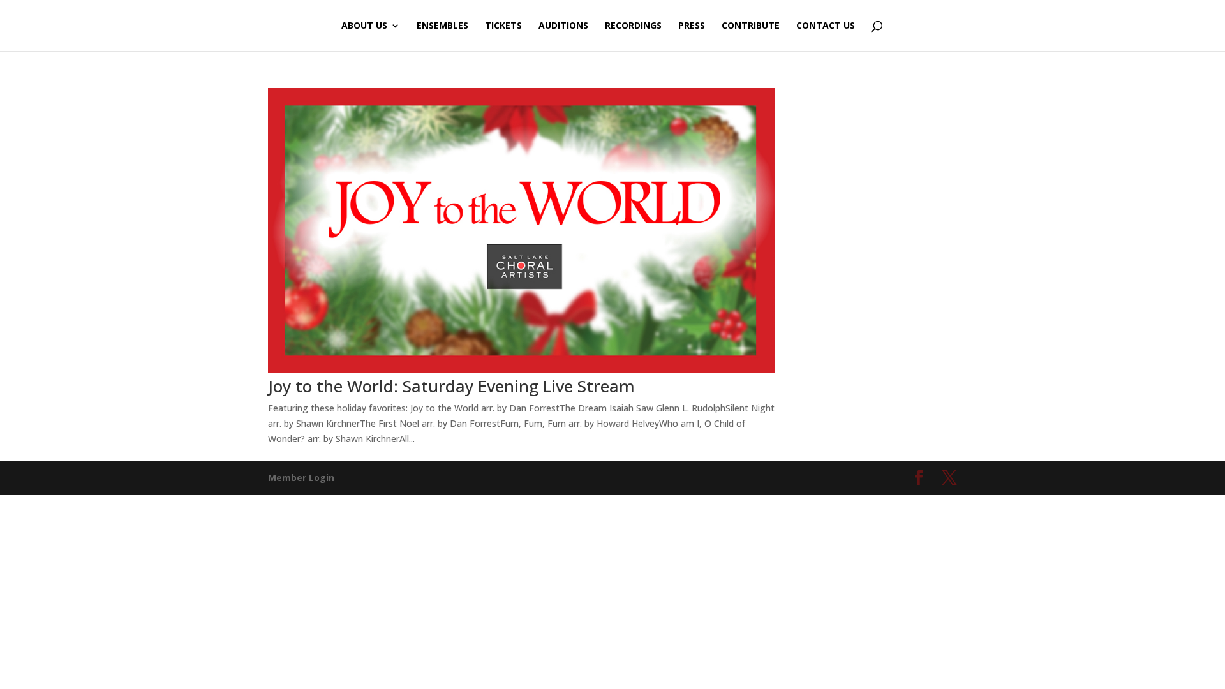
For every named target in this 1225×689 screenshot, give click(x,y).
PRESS (691, 26)
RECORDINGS (633, 26)
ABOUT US (364, 26)
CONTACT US (825, 26)
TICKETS (503, 26)
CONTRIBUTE (751, 26)
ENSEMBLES (442, 26)
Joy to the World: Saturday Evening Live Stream (451, 385)
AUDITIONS (563, 26)
